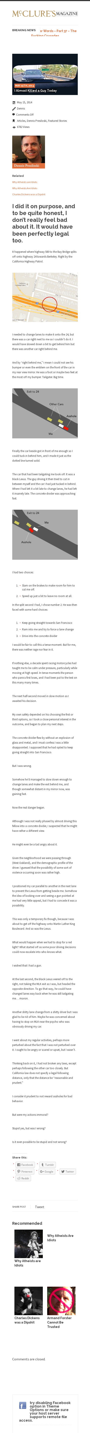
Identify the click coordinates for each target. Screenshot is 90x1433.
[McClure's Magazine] (45, 16)
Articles (21, 121)
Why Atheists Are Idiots (24, 188)
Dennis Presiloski (37, 121)
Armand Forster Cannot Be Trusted (59, 1322)
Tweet (39, 1207)
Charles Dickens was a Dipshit (28, 194)
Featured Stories (57, 121)
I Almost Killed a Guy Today (35, 90)
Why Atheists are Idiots (24, 182)
